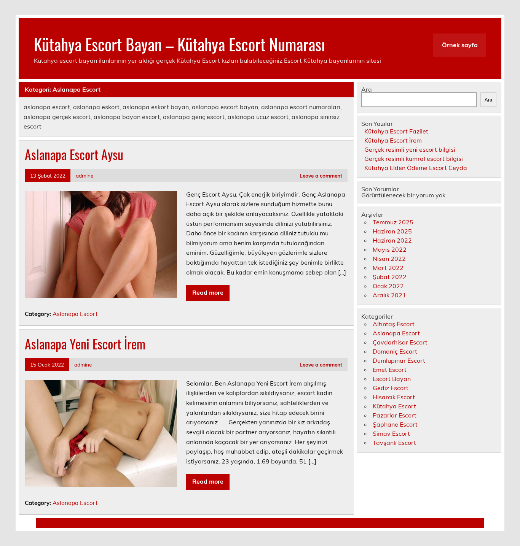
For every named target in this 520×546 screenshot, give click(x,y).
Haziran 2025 (392, 231)
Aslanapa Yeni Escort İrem (85, 343)
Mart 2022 (388, 267)
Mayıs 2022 (390, 249)
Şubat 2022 (390, 277)
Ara (366, 89)
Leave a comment (321, 175)
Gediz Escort (390, 388)
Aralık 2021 (389, 295)
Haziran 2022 (392, 240)
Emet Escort (390, 369)
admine (84, 175)
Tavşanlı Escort (394, 442)
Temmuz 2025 (393, 222)
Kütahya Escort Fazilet (396, 131)
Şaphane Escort (395, 424)
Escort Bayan (392, 379)
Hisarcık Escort (394, 397)
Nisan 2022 (389, 258)
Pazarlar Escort (394, 415)
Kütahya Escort (394, 406)
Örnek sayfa (460, 45)
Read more (207, 292)
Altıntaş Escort (394, 324)
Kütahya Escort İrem (393, 140)
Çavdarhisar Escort (400, 342)
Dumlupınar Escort (399, 360)
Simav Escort (391, 433)
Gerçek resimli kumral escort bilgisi (413, 158)
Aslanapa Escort (75, 313)
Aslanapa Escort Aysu (74, 154)
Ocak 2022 (388, 286)
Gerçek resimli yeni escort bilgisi (409, 149)
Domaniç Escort (395, 351)
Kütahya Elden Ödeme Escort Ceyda (415, 167)
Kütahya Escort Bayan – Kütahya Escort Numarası (179, 44)
